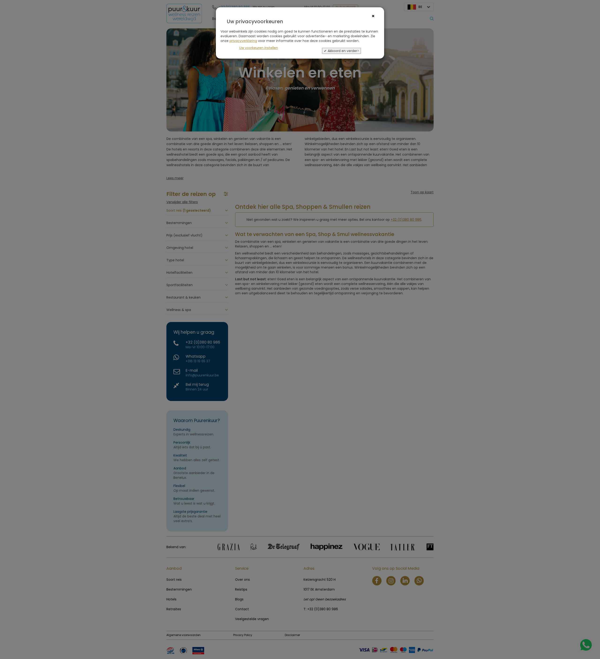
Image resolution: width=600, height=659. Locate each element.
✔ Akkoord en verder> (341, 51)
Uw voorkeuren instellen (258, 47)
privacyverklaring (243, 40)
